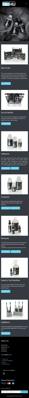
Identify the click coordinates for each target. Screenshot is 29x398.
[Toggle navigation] (26, 3)
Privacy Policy (6, 364)
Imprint (4, 362)
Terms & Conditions (7, 360)
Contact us (5, 359)
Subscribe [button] (24, 391)
